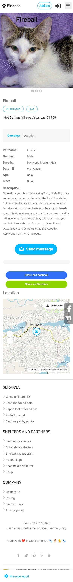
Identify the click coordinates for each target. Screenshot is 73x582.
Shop (9, 472)
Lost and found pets (19, 403)
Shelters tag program (20, 453)
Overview (13, 135)
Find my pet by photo (20, 421)
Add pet (44, 5)
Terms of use (14, 504)
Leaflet (32, 370)
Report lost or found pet (21, 409)
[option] (36, 50)
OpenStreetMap (47, 370)
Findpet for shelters (18, 441)
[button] (34, 328)
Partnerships (14, 460)
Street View (57, 305)
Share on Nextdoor (36, 284)
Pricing (10, 498)
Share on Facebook (36, 275)
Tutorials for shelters (19, 447)
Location (29, 135)
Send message (39, 249)
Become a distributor (19, 466)
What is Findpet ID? (18, 396)
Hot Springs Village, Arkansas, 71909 (30, 117)
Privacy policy (15, 510)
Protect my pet (15, 415)
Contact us (13, 492)
